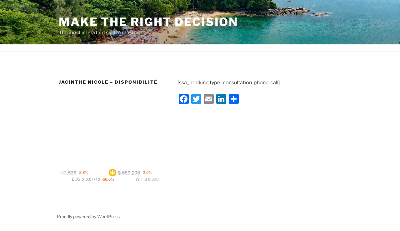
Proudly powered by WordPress (88, 216)
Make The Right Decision (148, 22)
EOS (70, 179)
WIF (134, 179)
